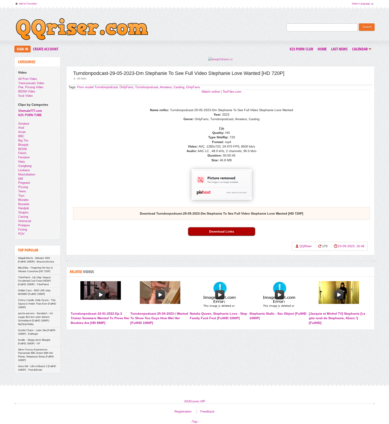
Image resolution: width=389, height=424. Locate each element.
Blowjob (23, 144)
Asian (22, 132)
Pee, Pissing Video (30, 87)
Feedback (207, 411)
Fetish (22, 153)
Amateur (166, 87)
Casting (179, 87)
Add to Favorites (26, 4)
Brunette (23, 204)
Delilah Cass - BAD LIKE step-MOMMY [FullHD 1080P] (34, 292)
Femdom (24, 157)
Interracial (24, 221)
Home (322, 49)
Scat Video (25, 95)
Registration (183, 411)
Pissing (23, 187)
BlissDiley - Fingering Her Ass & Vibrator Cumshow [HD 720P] (35, 269)
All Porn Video (27, 79)
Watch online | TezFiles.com (221, 91)
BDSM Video (26, 91)
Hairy (21, 161)
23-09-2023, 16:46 (351, 246)
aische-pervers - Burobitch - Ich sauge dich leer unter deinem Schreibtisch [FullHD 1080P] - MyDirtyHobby (35, 318)
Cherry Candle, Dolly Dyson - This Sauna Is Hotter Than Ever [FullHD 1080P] (37, 304)
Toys (21, 195)
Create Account (45, 49)
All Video (81, 78)
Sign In (22, 49)
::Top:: (194, 421)
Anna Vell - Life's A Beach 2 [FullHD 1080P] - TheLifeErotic (37, 368)
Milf (20, 178)
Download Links (221, 231)
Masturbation (26, 174)
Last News (339, 49)
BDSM (22, 149)
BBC (21, 136)
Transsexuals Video (31, 83)
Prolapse (24, 225)
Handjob (23, 208)
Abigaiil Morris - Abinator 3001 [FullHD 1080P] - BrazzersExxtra (36, 260)
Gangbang (25, 166)
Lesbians (24, 170)
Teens (22, 191)
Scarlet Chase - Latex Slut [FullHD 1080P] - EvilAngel (36, 332)
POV (21, 234)
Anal (21, 127)
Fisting (22, 229)
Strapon (23, 212)
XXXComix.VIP (194, 401)
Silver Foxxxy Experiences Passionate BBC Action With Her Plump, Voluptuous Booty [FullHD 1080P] (36, 355)
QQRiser (305, 246)
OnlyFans (193, 87)
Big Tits (23, 140)
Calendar (361, 49)
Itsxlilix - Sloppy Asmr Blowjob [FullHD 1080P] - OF (34, 342)
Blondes (23, 200)
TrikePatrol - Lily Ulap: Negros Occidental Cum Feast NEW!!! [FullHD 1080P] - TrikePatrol (34, 281)
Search (367, 27)
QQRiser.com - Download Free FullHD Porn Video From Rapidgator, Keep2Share (81, 30)
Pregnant (24, 182)
